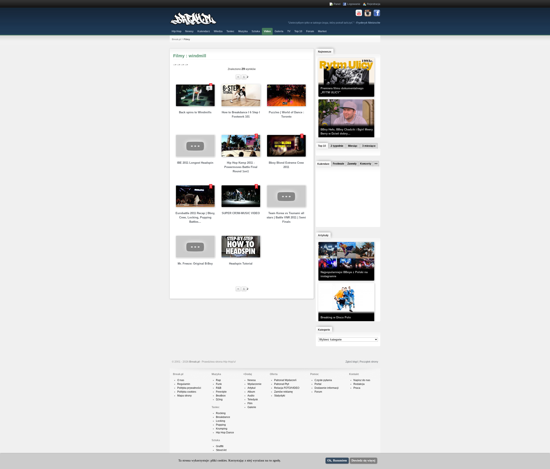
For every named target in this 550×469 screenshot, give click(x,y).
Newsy (189, 31)
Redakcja (359, 384)
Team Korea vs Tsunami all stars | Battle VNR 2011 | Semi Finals (286, 217)
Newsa (252, 380)
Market (322, 31)
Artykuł (251, 387)
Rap (218, 380)
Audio (251, 395)
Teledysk (253, 399)
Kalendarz (203, 31)
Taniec (230, 31)
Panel (337, 4)
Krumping (221, 428)
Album (251, 391)
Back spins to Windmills (195, 112)
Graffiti (219, 446)
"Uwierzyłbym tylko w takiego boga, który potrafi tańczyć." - (334, 22)
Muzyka (243, 31)
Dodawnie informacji (327, 387)
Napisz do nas (361, 380)
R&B (218, 387)
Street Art (221, 450)
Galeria (279, 31)
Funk (219, 384)
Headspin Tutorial (240, 263)
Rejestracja (373, 4)
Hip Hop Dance (225, 432)
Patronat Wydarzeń (285, 380)
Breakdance (223, 417)
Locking (220, 420)
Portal (318, 384)
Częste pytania (323, 380)
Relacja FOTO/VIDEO (286, 387)
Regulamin (183, 384)
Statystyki (279, 395)
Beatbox (221, 395)
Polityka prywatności (189, 387)
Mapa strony (184, 395)
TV (288, 31)
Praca (356, 387)
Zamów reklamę (283, 391)
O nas (180, 380)
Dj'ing (219, 399)
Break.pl (176, 39)
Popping (221, 424)
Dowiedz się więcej (363, 460)
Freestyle (221, 391)
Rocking (221, 413)
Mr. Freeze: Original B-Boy (195, 263)
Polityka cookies (186, 391)
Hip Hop (176, 31)
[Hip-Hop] (193, 24)
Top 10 (298, 31)
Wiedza (218, 31)
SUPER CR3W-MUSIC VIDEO (241, 213)
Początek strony (369, 361)
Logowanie (353, 4)
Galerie (252, 407)
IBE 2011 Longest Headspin (195, 162)
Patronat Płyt (281, 384)
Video (267, 31)
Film (250, 403)
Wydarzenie (254, 384)
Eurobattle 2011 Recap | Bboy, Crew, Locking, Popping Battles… (195, 217)
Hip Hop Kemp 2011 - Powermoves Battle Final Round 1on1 (240, 167)
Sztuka (256, 31)
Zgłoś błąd (351, 361)
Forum (318, 391)
